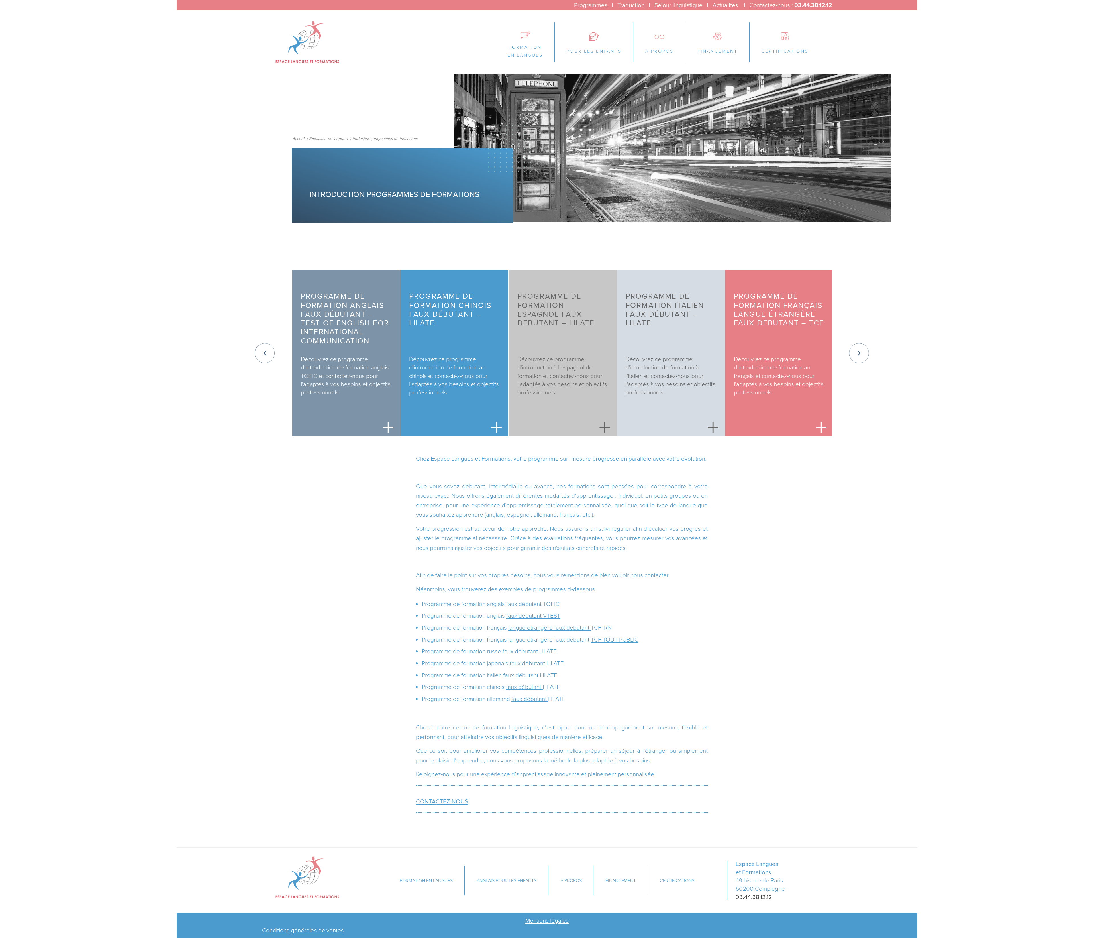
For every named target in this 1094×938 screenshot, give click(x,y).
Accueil (298, 138)
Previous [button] (264, 353)
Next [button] (859, 353)
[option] (346, 353)
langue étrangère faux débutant (549, 627)
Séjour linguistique (678, 5)
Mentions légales (547, 920)
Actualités (725, 5)
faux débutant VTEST (533, 615)
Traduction (630, 5)
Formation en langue (327, 138)
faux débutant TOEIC (533, 604)
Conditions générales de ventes (303, 930)
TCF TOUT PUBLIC (614, 639)
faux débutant (521, 651)
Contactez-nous (770, 5)
